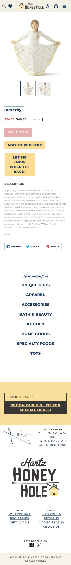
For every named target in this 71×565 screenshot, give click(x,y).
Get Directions (52, 438)
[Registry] (10, 6)
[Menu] (64, 6)
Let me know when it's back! (20, 165)
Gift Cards (20, 522)
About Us (51, 526)
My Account (19, 514)
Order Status (51, 522)
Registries (19, 518)
